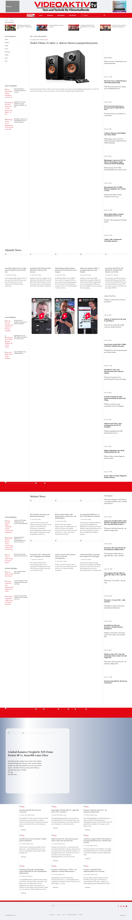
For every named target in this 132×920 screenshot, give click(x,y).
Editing (6, 45)
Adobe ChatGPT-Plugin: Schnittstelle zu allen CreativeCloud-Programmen (21, 522)
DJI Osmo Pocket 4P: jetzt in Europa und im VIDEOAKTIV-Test (114, 107)
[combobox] (90, 15)
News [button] (41, 15)
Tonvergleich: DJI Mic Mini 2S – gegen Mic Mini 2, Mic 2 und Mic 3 (87, 27)
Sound (46, 39)
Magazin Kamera (31, 815)
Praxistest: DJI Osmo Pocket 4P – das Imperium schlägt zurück (115, 548)
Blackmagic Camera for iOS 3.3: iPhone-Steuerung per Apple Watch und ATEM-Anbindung (115, 161)
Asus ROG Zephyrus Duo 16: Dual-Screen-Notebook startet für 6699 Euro (16, 270)
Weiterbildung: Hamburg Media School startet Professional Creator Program (66, 270)
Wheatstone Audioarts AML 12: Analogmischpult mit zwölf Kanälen (90, 270)
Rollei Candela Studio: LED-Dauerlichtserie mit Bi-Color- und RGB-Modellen (65, 516)
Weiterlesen (23, 829)
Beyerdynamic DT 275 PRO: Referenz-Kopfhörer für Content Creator (115, 188)
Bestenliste (61, 15)
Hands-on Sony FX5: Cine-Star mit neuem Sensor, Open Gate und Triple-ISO (115, 655)
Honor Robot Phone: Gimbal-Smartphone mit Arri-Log (20, 90)
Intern (6, 61)
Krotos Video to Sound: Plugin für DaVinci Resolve (115, 476)
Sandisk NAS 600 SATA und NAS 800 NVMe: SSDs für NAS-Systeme (40, 270)
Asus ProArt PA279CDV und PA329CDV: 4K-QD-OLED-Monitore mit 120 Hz (114, 270)
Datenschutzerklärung (72, 914)
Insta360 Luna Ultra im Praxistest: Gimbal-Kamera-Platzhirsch (113, 626)
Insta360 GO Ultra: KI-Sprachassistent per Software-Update (114, 371)
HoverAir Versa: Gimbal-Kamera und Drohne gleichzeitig (115, 81)
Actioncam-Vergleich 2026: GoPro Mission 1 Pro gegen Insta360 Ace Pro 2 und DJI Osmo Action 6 (115, 522)
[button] (104, 15)
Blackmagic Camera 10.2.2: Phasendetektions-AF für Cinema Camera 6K (21, 120)
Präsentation (7, 51)
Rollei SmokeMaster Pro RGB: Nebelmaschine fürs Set (114, 451)
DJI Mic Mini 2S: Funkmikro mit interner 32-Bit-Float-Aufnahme (20, 322)
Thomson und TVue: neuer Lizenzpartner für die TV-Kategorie (113, 425)
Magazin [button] (50, 15)
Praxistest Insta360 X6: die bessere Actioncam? (115, 682)
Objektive (7, 42)
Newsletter (72, 15)
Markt (6, 58)
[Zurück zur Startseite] (65, 6)
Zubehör (7, 54)
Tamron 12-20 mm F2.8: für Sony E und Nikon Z (115, 320)
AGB (64, 914)
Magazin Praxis (29, 876)
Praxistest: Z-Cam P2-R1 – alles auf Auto (114, 600)
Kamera (6, 39)
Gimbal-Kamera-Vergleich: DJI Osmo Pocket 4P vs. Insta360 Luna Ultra (24, 27)
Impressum (52, 914)
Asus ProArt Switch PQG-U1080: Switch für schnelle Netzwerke (115, 345)
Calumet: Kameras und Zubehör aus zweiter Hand (115, 134)
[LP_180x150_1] (12, 6)
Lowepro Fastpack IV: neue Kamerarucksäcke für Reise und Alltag (115, 398)
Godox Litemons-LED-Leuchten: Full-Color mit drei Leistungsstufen (65, 556)
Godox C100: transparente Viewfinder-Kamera (113, 240)
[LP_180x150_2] (119, 6)
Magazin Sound (62, 815)
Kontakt (58, 914)
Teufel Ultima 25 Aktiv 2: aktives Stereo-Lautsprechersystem (64, 42)
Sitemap (80, 914)
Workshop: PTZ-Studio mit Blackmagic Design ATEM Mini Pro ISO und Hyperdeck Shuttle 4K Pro (33, 871)
